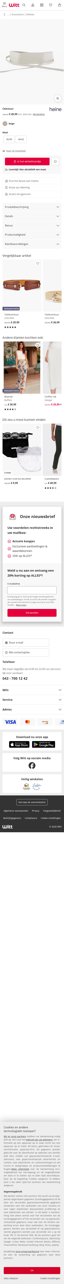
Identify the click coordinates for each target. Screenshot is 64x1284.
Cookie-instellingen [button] (51, 818)
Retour (9, 225)
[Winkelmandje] (59, 5)
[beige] (4, 123)
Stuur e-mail (16, 643)
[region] (32, 1203)
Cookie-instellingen (50, 1278)
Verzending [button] (39, 114)
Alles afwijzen (11, 1278)
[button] (4, 5)
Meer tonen (21, 605)
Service (7, 699)
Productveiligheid (15, 234)
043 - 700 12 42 (14, 678)
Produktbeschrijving (17, 207)
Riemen (30, 14)
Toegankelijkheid (52, 810)
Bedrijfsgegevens (12, 818)
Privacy (35, 810)
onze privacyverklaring (27, 1251)
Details (9, 216)
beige (11, 123)
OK (32, 1270)
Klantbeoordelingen (16, 244)
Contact (7, 632)
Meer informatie (20, 1169)
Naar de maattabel (16, 151)
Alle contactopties (19, 652)
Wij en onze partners (15, 1136)
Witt (5, 690)
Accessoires (18, 14)
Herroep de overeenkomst (32, 802)
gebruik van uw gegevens (39, 1139)
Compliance (31, 818)
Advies (7, 709)
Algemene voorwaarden (16, 810)
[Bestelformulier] (41, 5)
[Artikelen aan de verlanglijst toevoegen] (55, 161)
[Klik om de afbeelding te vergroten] (58, 98)
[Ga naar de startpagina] (14, 5)
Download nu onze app (32, 737)
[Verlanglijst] (50, 5)
